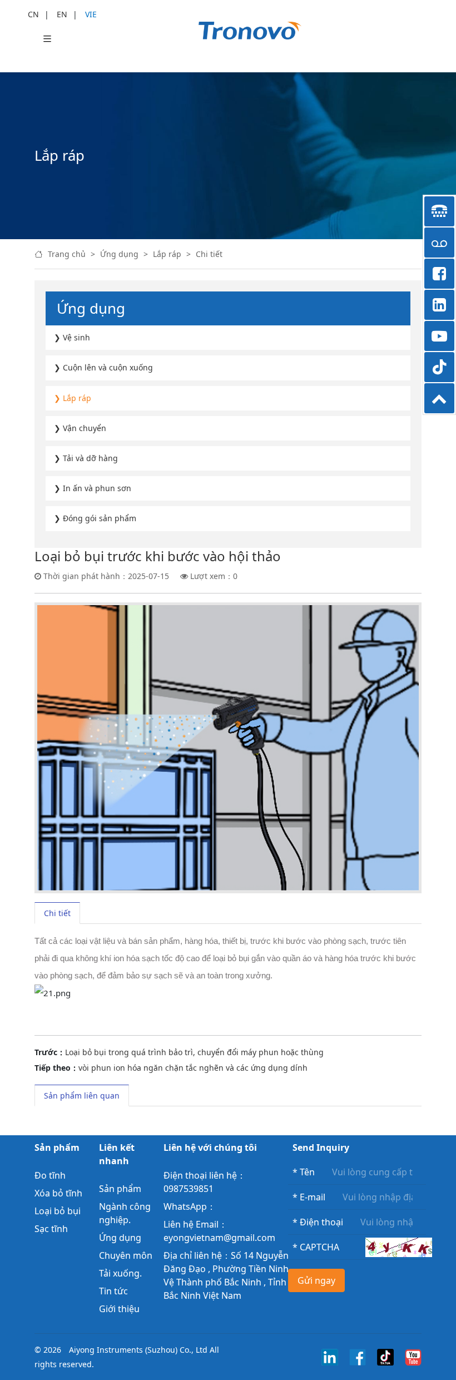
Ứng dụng (119, 254)
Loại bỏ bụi (57, 1211)
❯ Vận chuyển (80, 428)
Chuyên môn (125, 1255)
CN (33, 14)
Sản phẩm (120, 1189)
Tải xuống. (120, 1273)
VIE (91, 14)
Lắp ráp (167, 254)
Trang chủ (67, 254)
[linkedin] (329, 1356)
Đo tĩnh (50, 1175)
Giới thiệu (119, 1309)
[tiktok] (385, 1356)
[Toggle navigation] (47, 39)
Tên (304, 1172)
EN (62, 14)
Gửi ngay (316, 1280)
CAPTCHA (316, 1247)
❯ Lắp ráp (72, 398)
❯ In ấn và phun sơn (92, 488)
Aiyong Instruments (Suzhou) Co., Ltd (138, 1349)
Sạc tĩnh (51, 1229)
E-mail (309, 1197)
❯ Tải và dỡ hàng (86, 458)
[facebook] (357, 1356)
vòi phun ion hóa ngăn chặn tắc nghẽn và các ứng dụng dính (193, 1067)
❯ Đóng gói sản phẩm (95, 518)
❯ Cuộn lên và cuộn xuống (103, 367)
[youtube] (413, 1356)
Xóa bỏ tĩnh (58, 1193)
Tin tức (113, 1291)
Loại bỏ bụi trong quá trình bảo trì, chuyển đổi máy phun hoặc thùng (194, 1052)
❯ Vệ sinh (72, 337)
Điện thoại (318, 1222)
